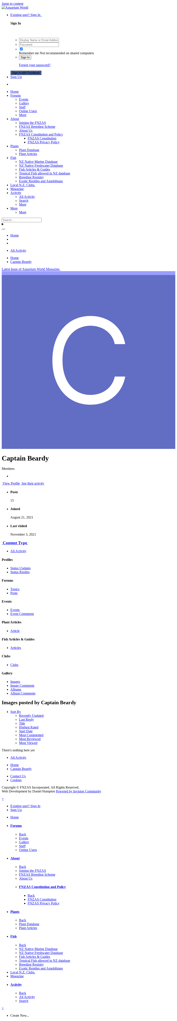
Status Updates (20, 568)
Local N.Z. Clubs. (22, 185)
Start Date (26, 731)
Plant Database (29, 150)
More (22, 115)
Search (23, 200)
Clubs (14, 665)
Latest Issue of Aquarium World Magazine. (31, 269)
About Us (25, 130)
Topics (14, 589)
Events (23, 99)
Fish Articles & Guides (34, 169)
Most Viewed (28, 743)
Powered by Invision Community (78, 791)
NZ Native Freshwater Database (41, 165)
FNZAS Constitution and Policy (41, 134)
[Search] (3, 229)
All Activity (27, 196)
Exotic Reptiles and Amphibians (41, 181)
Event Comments (22, 614)
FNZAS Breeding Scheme (37, 126)
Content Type (15, 543)
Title (22, 723)
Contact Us (18, 776)
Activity (15, 193)
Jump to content (12, 3)
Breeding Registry (31, 177)
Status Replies (20, 572)
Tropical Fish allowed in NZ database (44, 173)
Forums (15, 95)
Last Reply (26, 719)
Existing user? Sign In (26, 15)
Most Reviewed (30, 739)
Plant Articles (28, 154)
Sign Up (16, 77)
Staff (22, 107)
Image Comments (22, 685)
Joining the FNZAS (32, 123)
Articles (15, 648)
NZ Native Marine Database (38, 161)
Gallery (24, 103)
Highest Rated (28, 727)
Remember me (29, 53)
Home (14, 91)
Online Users (28, 111)
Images (15, 681)
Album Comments (22, 693)
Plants (14, 146)
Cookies (16, 780)
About (14, 119)
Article (15, 631)
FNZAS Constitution (42, 138)
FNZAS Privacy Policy (44, 142)
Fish (13, 158)
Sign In (25, 57)
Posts (13, 593)
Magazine (17, 189)
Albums (15, 689)
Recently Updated (31, 715)
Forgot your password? (35, 65)
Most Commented (31, 735)
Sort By (15, 712)
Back (22, 834)
